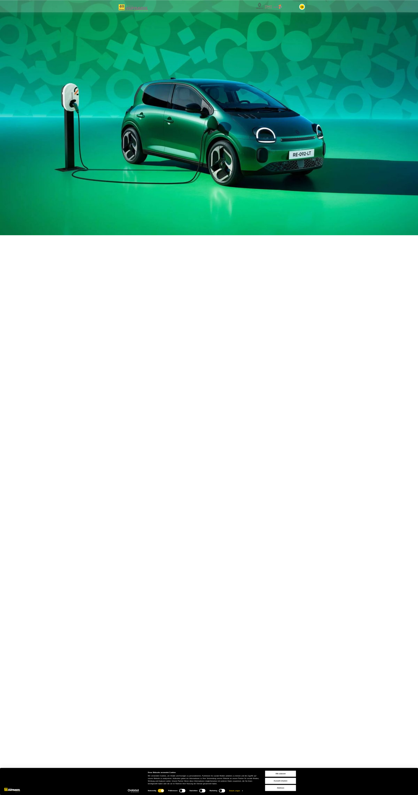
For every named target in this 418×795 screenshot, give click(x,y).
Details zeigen (234, 791)
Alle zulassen (281, 774)
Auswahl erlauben (280, 781)
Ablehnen (280, 788)
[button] (31, 397)
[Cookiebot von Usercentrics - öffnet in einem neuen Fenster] (133, 790)
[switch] (182, 790)
